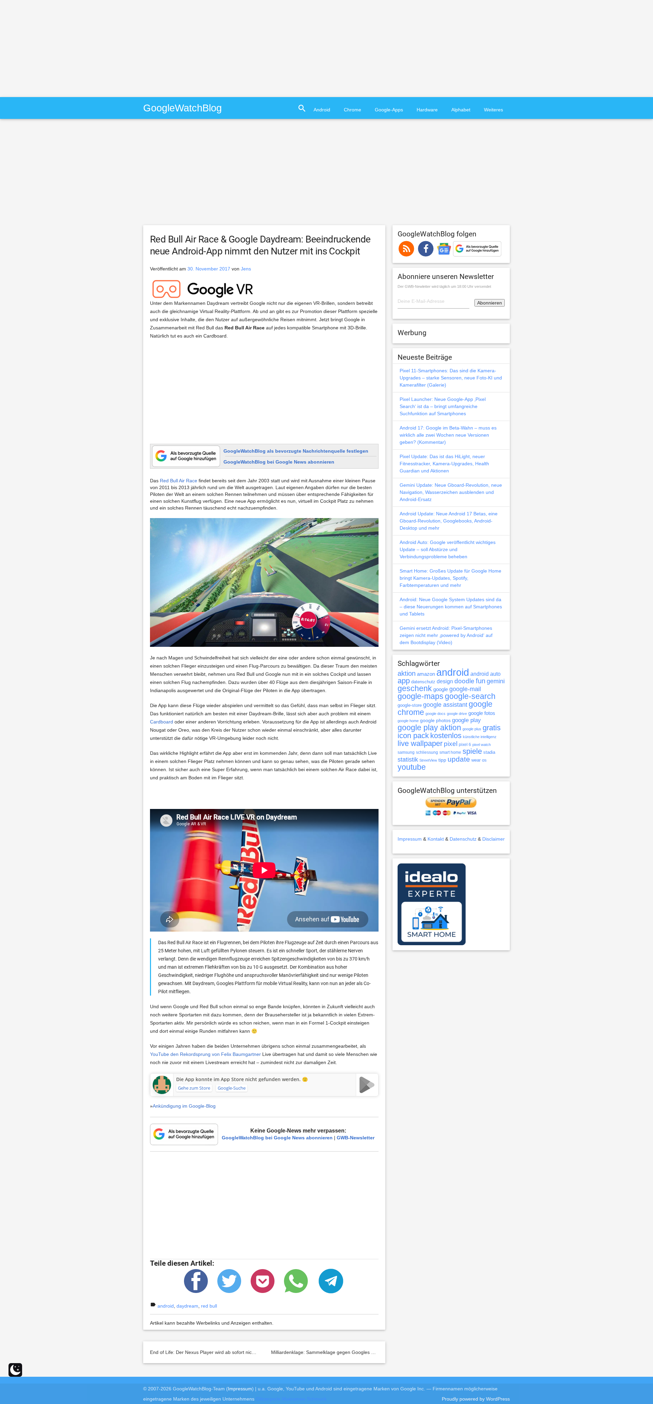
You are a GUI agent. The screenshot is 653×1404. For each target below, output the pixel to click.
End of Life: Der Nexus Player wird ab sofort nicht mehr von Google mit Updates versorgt (245, 1352)
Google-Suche (232, 1088)
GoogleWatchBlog (182, 107)
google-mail (465, 689)
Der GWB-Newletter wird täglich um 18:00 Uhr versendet (444, 286)
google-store (410, 705)
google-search (470, 696)
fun (480, 681)
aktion (407, 673)
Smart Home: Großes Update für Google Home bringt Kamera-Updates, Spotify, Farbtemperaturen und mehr (450, 578)
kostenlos (446, 735)
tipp (442, 760)
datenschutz (423, 681)
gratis (492, 727)
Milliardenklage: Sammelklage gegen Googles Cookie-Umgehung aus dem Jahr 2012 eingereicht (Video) (384, 1352)
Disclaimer (493, 839)
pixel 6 (465, 744)
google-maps (420, 696)
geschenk (415, 688)
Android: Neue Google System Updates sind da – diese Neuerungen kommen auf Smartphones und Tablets (451, 607)
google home (408, 721)
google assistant (445, 704)
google (440, 689)
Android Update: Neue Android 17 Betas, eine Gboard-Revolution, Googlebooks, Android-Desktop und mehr (449, 521)
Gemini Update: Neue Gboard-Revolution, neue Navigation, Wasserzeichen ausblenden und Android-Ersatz (451, 492)
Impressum (410, 839)
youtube (412, 767)
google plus (472, 729)
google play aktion (429, 727)
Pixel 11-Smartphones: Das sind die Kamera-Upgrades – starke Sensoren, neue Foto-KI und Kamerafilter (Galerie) (451, 378)
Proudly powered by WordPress (476, 1399)
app (404, 680)
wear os (479, 760)
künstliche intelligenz (480, 737)
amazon (426, 674)
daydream (187, 1306)
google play (466, 720)
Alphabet (460, 109)
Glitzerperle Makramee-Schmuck (291, 1399)
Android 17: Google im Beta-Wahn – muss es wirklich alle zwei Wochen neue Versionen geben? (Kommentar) (448, 435)
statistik (408, 759)
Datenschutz (463, 839)
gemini (496, 681)
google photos (435, 720)
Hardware (427, 109)
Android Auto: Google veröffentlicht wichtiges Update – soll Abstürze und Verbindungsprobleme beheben (448, 549)
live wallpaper (420, 743)
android (165, 1306)
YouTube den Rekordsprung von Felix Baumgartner (205, 1054)
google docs (435, 714)
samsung (406, 752)
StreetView (428, 760)
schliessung (427, 752)
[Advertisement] (57, 47)
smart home (450, 752)
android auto (485, 674)
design (445, 681)
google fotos (481, 713)
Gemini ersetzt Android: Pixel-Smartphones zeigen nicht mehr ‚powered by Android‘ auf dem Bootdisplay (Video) (446, 635)
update (459, 759)
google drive (457, 714)
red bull (209, 1306)
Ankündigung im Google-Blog (184, 1106)
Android (322, 109)
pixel (450, 743)
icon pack (413, 735)
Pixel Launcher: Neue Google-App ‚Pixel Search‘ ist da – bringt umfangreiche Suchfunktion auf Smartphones (443, 406)
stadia (489, 752)
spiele (472, 751)
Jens (246, 268)
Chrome (352, 109)
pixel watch (481, 745)
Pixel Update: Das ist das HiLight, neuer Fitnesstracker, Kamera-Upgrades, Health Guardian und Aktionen (444, 463)
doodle (464, 681)
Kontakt (436, 839)
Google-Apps (389, 109)
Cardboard (161, 721)
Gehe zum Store (194, 1088)
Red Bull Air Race (178, 480)
